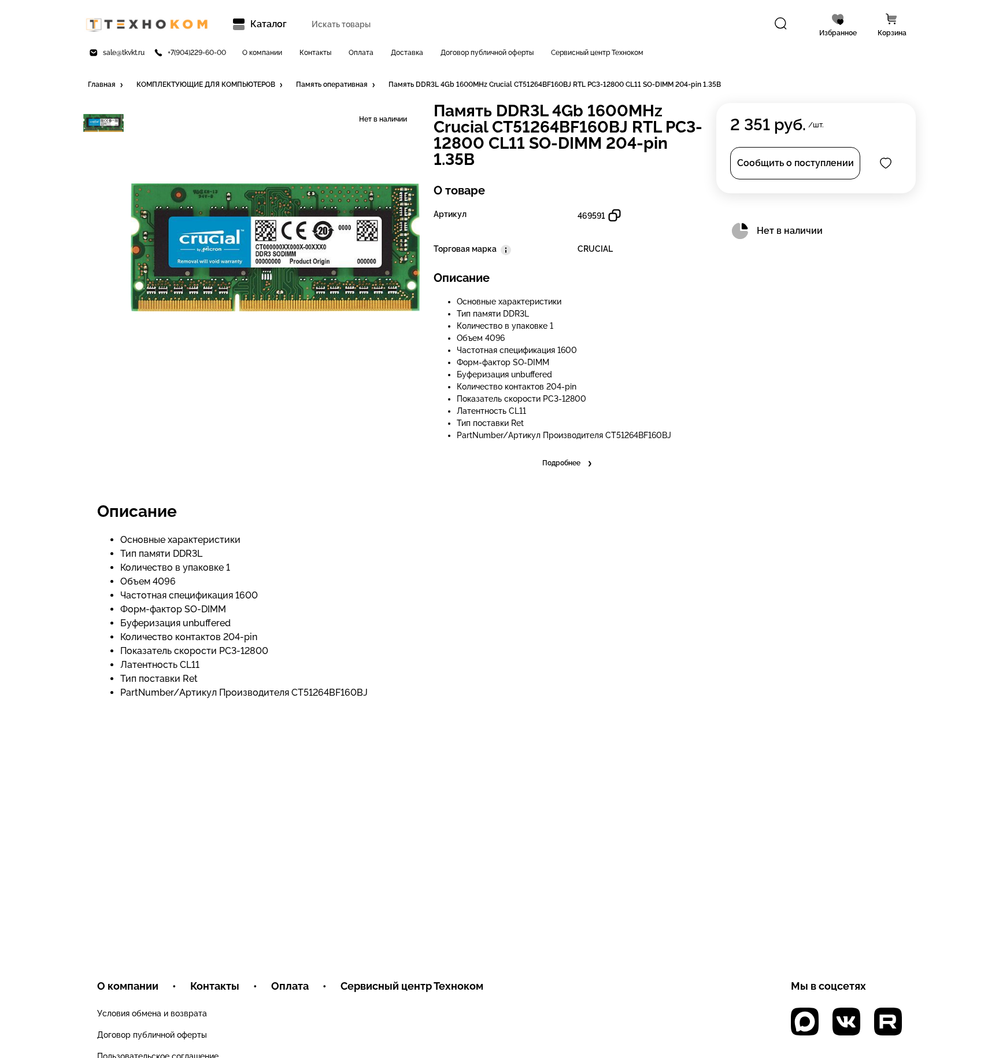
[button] (106, 85)
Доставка (407, 53)
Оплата (361, 53)
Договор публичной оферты (487, 53)
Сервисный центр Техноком (597, 53)
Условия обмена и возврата (152, 1013)
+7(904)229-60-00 (197, 53)
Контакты (315, 53)
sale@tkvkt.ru (124, 53)
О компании (262, 53)
